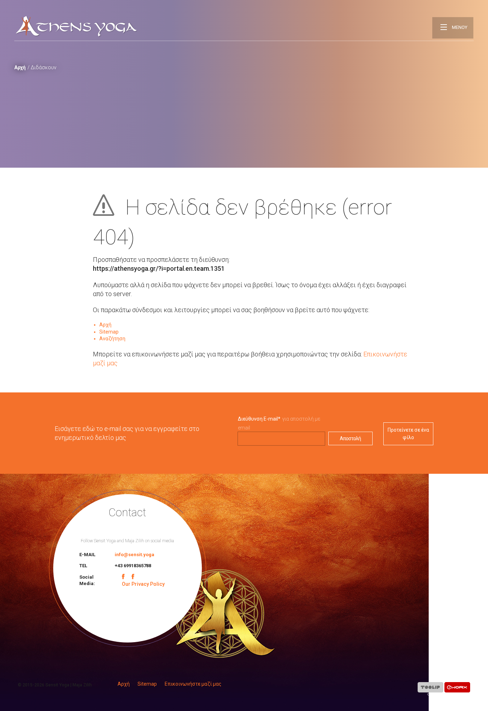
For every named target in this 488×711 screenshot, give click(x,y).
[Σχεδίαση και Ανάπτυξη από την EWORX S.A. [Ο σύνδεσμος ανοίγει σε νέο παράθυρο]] (457, 688)
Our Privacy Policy (143, 584)
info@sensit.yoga (134, 554)
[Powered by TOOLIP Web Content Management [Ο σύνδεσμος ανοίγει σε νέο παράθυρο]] (430, 688)
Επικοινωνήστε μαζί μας (193, 684)
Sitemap (109, 332)
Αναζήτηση (112, 338)
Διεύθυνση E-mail (259, 419)
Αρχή (20, 67)
